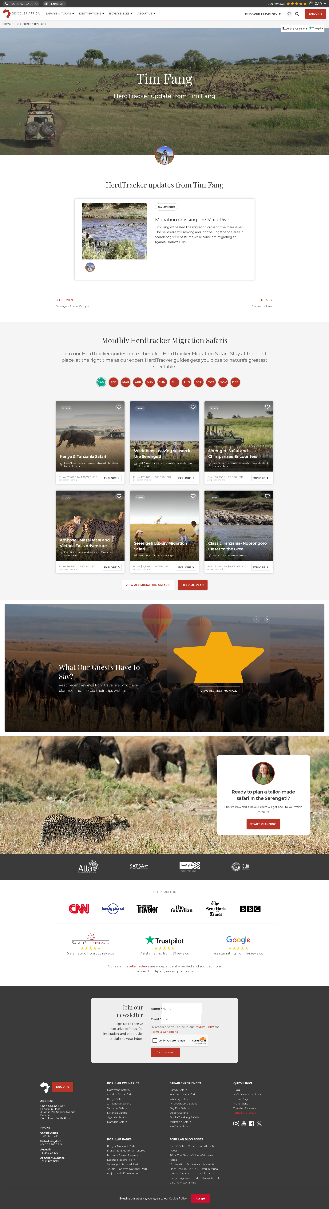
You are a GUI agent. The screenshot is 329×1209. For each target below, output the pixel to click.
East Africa (70, 462)
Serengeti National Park (123, 1164)
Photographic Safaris (183, 1103)
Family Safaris (178, 1090)
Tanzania (157, 462)
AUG (186, 382)
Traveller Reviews (244, 1108)
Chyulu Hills (103, 462)
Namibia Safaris (117, 1122)
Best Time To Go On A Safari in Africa (194, 1169)
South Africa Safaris (119, 1094)
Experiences (119, 13)
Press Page (241, 1099)
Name (156, 1008)
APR (138, 382)
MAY (150, 382)
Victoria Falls (71, 555)
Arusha (76, 466)
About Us (144, 13)
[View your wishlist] (289, 14)
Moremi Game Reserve (122, 1155)
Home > (8, 24)
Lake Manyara (184, 462)
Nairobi (91, 462)
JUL (174, 382)
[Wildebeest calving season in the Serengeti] (164, 436)
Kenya (81, 462)
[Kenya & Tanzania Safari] (90, 436)
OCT (211, 382)
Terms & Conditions (164, 1031)
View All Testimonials (218, 691)
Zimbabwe (107, 552)
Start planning (263, 824)
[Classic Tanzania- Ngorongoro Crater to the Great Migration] (238, 526)
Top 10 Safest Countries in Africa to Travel (192, 1148)
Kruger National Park (121, 1146)
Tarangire (169, 462)
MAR (125, 382)
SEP (199, 382)
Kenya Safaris (115, 1099)
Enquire (315, 13)
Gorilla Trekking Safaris (184, 1117)
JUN (162, 382)
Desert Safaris (179, 1112)
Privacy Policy (204, 1027)
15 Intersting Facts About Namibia (192, 1164)
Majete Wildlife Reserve (122, 1173)
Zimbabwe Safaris (119, 1103)
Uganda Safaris (117, 1117)
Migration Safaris (180, 1122)
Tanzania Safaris (117, 1108)
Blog (236, 1090)
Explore (110, 478)
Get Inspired (165, 1052)
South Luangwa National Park (127, 1169)
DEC (235, 382)
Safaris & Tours (58, 13)
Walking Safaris (179, 1099)
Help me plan (193, 585)
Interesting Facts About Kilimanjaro (193, 1173)
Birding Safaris (179, 1126)
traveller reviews (136, 966)
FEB (113, 382)
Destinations (90, 13)
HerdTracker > (23, 24)
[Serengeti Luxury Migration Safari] (164, 526)
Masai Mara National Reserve (126, 1150)
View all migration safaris (148, 585)
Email (156, 1019)
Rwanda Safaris (117, 1112)
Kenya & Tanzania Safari (83, 456)
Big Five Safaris (179, 1108)
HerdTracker (241, 1103)
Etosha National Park (121, 1159)
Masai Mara (93, 552)
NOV (223, 382)
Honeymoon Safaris (183, 1094)
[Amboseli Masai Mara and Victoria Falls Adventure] (90, 526)
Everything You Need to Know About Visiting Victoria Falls (194, 1180)
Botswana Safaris (118, 1090)
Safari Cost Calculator (247, 1094)
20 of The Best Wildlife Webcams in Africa (193, 1157)
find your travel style (263, 14)
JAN (101, 382)
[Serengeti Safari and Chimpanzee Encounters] (238, 436)
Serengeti (143, 466)
